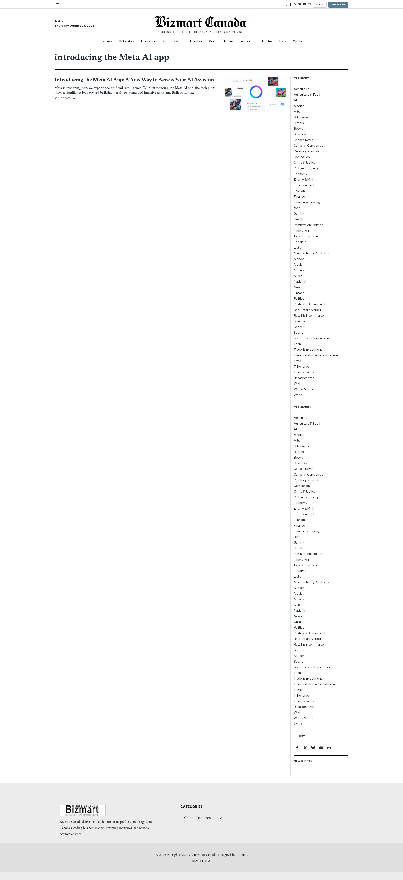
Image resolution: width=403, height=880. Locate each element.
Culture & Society (306, 168)
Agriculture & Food (307, 94)
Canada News (303, 140)
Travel (298, 361)
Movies (299, 270)
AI (74, 98)
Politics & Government (310, 304)
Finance (299, 196)
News (298, 287)
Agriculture (301, 89)
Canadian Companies (308, 145)
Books (298, 128)
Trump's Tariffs (304, 372)
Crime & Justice (305, 162)
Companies (302, 157)
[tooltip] (291, 4)
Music (298, 276)
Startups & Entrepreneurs (312, 338)
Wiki (297, 383)
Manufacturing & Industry (311, 253)
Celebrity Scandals (307, 151)
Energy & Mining (305, 179)
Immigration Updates (308, 225)
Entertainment (304, 185)
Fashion (299, 191)
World (298, 395)
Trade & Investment (308, 349)
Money (299, 259)
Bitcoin (299, 123)
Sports (298, 332)
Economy (300, 174)
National (300, 281)
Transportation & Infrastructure (316, 355)
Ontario (299, 293)
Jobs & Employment (308, 236)
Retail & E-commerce (309, 315)
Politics (299, 298)
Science (299, 321)
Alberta (299, 106)
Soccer (299, 327)
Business (300, 134)
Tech (297, 344)
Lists (297, 247)
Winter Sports (304, 389)
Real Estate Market (307, 310)
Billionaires (301, 117)
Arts (297, 111)
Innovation (301, 230)
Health (298, 219)
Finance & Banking (307, 202)
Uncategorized (304, 378)
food (297, 208)
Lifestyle (300, 242)
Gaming (299, 213)
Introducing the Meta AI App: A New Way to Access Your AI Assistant (135, 79)
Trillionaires (302, 366)
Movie (298, 264)
